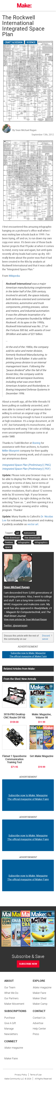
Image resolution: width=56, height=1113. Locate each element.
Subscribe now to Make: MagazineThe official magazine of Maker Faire (28, 654)
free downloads (32, 537)
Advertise (38, 1023)
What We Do (11, 993)
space (8, 547)
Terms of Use (35, 1074)
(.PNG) (26, 464)
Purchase (9, 1017)
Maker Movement (14, 1003)
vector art (32, 524)
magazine (42, 987)
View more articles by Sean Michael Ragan (25, 619)
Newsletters (11, 1034)
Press (36, 1034)
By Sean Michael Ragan (24, 130)
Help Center (39, 1028)
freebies (9, 542)
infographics (41, 542)
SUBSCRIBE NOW (28, 963)
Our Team (9, 987)
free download (12, 537)
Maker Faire (39, 993)
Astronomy (29, 532)
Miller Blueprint (10, 450)
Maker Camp (40, 1003)
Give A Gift (10, 1023)
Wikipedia (14, 275)
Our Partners (11, 998)
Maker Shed (39, 998)
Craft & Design (13, 42)
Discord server (46, 637)
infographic (24, 542)
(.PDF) (26, 468)
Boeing (36, 443)
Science (31, 42)
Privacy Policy (21, 1074)
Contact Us (39, 1017)
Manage (9, 1028)
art (17, 532)
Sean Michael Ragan (17, 587)
